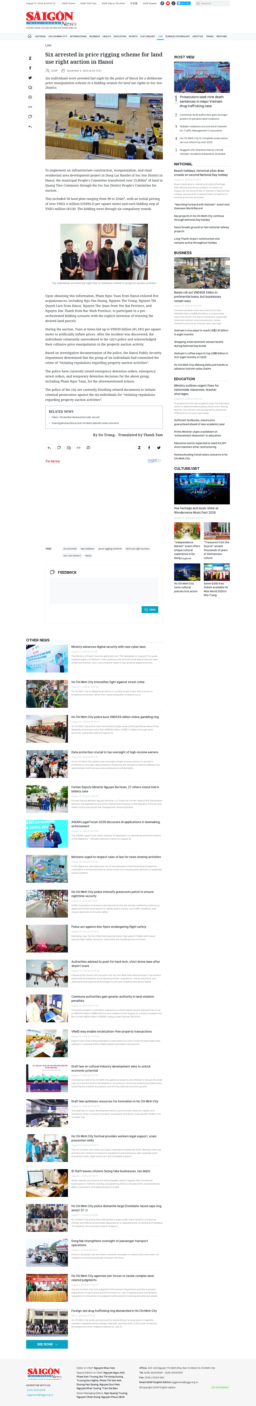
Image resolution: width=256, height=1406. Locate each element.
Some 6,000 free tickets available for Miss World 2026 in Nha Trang (216, 589)
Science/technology (177, 36)
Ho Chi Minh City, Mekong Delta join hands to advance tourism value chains (201, 366)
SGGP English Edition (51, 19)
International (78, 36)
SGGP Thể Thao (88, 3)
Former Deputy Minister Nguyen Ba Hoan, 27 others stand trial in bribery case (115, 789)
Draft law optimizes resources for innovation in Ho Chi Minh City (114, 1101)
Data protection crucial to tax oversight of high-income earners (114, 752)
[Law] (30, 126)
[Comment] (30, 117)
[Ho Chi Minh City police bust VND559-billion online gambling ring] (47, 729)
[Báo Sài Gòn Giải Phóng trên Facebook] (162, 3)
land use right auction (138, 548)
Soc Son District (72, 555)
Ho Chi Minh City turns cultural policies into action (185, 587)
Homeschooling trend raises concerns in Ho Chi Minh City (201, 456)
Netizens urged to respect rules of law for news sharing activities (116, 857)
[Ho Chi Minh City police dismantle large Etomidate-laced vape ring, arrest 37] (47, 1218)
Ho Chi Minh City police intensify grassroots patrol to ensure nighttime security (112, 894)
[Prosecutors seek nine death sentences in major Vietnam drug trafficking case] (202, 77)
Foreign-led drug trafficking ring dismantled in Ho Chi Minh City (114, 1311)
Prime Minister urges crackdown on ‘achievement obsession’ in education (197, 433)
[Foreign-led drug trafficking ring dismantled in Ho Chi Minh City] (47, 1323)
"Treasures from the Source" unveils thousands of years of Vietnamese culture (216, 550)
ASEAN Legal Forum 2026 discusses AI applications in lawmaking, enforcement (115, 824)
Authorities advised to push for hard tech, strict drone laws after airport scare (115, 964)
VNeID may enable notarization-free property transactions (111, 1031)
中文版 (134, 3)
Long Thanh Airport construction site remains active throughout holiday (197, 240)
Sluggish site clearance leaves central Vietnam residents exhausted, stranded (202, 151)
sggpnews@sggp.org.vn (40, 1394)
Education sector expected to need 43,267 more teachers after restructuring (200, 445)
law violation (87, 548)
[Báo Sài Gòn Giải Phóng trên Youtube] (168, 3)
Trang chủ (29, 36)
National (40, 36)
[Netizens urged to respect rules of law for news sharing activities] (47, 869)
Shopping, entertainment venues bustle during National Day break (198, 343)
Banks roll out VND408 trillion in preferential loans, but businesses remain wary (197, 297)
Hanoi (88, 555)
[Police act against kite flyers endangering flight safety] (47, 939)
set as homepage (220, 1387)
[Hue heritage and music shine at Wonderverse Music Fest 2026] (202, 488)
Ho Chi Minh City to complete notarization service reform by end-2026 (204, 140)
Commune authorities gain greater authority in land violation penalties (112, 999)
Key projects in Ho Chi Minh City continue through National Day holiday (199, 217)
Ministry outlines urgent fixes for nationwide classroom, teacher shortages (196, 390)
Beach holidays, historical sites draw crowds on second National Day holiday (201, 173)
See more (45, 1344)
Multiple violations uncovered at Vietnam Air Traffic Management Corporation (203, 128)
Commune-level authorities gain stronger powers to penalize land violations (204, 116)
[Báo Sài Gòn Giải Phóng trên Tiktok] (173, 3)
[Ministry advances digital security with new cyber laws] (47, 659)
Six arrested (70, 548)
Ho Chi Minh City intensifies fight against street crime (108, 682)
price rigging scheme (110, 548)
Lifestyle (198, 36)
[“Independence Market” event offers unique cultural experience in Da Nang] (187, 531)
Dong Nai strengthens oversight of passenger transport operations (109, 1243)
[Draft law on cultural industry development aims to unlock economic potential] (47, 1078)
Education (120, 36)
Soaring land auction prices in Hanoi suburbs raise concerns (85, 423)
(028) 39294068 (36, 1390)
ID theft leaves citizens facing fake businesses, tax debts (110, 1171)
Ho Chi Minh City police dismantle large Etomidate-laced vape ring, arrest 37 (116, 1208)
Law (160, 36)
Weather (221, 36)
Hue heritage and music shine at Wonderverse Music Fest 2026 (196, 510)
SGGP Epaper (150, 3)
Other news (38, 640)
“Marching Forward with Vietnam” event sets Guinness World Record (202, 206)
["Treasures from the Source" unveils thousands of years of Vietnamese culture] (217, 531)
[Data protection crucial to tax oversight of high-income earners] (47, 764)
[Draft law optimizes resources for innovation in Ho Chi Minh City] (47, 1113)
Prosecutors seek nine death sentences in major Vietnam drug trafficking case (202, 101)
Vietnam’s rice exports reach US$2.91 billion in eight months (201, 332)
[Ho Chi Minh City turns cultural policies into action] (187, 572)
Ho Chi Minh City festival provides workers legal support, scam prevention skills (113, 1138)
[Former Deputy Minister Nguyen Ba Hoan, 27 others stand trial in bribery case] (47, 799)
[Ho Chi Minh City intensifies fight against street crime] (47, 694)
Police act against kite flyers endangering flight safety (108, 927)
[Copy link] (30, 107)
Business (95, 36)
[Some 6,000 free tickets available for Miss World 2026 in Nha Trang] (217, 572)
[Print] (30, 97)
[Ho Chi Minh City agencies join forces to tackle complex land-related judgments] (47, 1288)
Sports (133, 36)
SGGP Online (68, 3)
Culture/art (147, 36)
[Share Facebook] (30, 68)
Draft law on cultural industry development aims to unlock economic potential (111, 1068)
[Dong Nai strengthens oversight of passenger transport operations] (47, 1253)
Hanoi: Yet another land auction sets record (75, 417)
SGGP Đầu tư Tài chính (113, 3)
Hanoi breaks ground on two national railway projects (201, 229)
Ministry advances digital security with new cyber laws (108, 647)
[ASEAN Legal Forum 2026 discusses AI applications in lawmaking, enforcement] (47, 834)
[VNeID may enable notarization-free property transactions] (47, 1043)
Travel (210, 36)
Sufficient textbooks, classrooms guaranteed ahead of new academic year (199, 422)
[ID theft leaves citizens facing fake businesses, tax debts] (47, 1183)
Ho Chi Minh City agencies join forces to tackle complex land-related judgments (113, 1278)
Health (107, 36)
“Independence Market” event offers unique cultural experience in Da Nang (187, 550)
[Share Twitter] (30, 78)
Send (152, 609)
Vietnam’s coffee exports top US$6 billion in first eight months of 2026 (201, 355)
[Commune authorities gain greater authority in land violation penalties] (47, 1008)
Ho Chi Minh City (58, 36)
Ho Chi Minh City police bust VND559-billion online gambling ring (115, 717)
